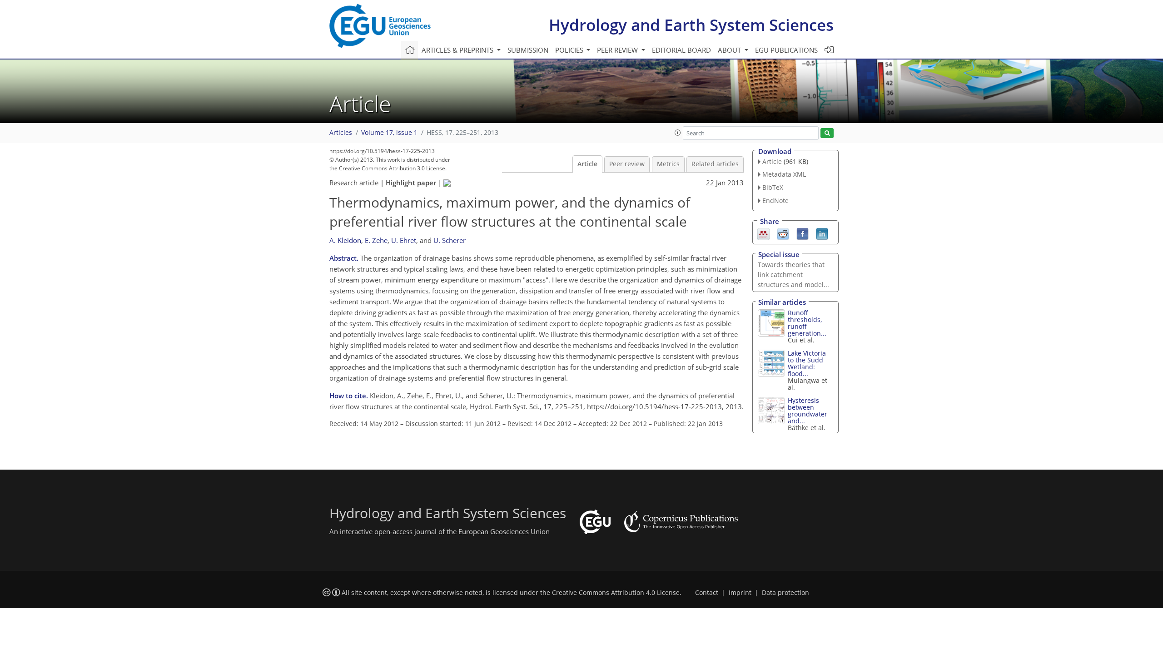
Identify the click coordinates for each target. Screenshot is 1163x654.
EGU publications (786, 49)
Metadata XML (784, 174)
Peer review (627, 164)
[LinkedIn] (822, 233)
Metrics (668, 164)
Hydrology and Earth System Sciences (691, 24)
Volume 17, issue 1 (389, 133)
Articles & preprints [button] (458, 49)
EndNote (775, 200)
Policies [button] (570, 49)
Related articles (715, 164)
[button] (678, 133)
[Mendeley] (763, 233)
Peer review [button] (618, 49)
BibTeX (772, 187)
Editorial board (681, 49)
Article (587, 164)
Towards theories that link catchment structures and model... (793, 274)
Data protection (785, 593)
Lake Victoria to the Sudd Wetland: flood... (807, 363)
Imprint (740, 593)
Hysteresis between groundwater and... (807, 410)
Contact (706, 593)
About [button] (730, 49)
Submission (527, 49)
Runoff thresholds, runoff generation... (807, 322)
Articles (340, 133)
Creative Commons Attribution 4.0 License (616, 593)
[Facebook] (802, 233)
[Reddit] (783, 233)
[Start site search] (827, 133)
